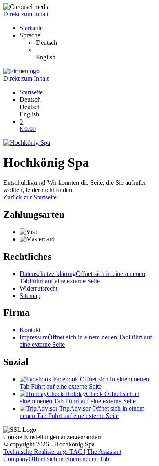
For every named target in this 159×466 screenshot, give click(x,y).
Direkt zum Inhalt (26, 14)
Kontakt (30, 329)
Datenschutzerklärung (82, 277)
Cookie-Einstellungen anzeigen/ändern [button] (53, 436)
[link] (96, 42)
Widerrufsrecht (38, 288)
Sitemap (30, 295)
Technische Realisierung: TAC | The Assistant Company (62, 455)
